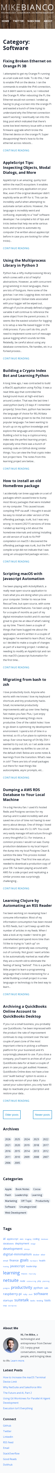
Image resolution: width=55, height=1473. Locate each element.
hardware (34, 1261)
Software (10, 1206)
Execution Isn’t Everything (18, 1408)
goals (24, 1260)
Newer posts (42, 1114)
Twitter (18, 21)
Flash (8, 1195)
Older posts (11, 1114)
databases (8, 1243)
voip (5, 1305)
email (5, 1260)
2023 (36, 1139)
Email (6, 1448)
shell (30, 1294)
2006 (8, 1163)
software (41, 1293)
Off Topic (26, 1201)
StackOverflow (11, 1453)
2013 (36, 1151)
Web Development (15, 1212)
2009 (26, 1157)
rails (46, 1287)
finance (14, 1260)
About (48, 21)
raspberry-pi (12, 1294)
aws (22, 1239)
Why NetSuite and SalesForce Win (22, 1387)
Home (5, 21)
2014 (26, 1151)
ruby (25, 1294)
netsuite (11, 1280)
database (44, 1239)
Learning (37, 1195)
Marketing (11, 1201)
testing (40, 1300)
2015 (17, 1151)
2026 (8, 1139)
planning (45, 1281)
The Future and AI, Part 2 (17, 1393)
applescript (12, 1238)
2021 (8, 1145)
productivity (21, 1287)
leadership (31, 1266)
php (39, 1281)
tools (47, 1300)
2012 (45, 1151)
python (38, 1288)
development (13, 1248)
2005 (17, 1163)
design (33, 1244)
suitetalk (21, 1299)
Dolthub (8, 1464)
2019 (26, 1145)
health (42, 1260)
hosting (6, 1266)
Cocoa (36, 1189)
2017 (45, 1145)
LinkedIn (8, 1436)
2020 (17, 1145)
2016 (8, 1151)
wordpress (12, 1306)
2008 (36, 1157)
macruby (32, 1274)
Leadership (21, 1195)
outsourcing (31, 1281)
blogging (28, 1239)
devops (27, 1249)
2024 (26, 1139)
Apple (8, 1189)
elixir (43, 1254)
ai (4, 1239)
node (22, 1280)
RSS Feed (8, 1442)
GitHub (7, 1425)
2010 (17, 1157)
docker (36, 1254)
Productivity (42, 1201)
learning (11, 1273)
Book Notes (22, 1189)
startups (8, 1300)
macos (24, 1273)
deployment (22, 1243)
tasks (32, 1300)
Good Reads (10, 1459)
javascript (17, 1266)
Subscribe (33, 21)
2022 (45, 1139)
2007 (45, 1157)
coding (36, 1238)
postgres (6, 1288)
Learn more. (18, 1360)
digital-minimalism (17, 1254)
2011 (8, 1157)
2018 (36, 1145)
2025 (17, 1139)
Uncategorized (27, 1206)
